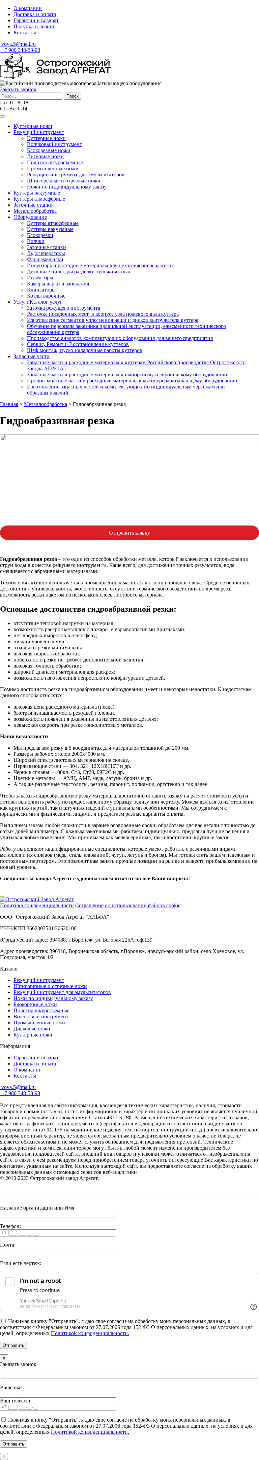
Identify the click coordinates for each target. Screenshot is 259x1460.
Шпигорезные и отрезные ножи (63, 180)
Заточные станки (33, 205)
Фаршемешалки (45, 259)
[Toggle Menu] (2, 116)
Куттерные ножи (32, 126)
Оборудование (30, 217)
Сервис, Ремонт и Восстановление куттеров (78, 344)
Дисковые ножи (45, 156)
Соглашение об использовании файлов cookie (127, 905)
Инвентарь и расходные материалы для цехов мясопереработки (100, 265)
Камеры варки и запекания (58, 283)
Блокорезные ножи (48, 150)
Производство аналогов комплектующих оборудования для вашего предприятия (120, 338)
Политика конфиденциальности (37, 905)
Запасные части (31, 356)
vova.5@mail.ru (18, 44)
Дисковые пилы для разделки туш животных (79, 271)
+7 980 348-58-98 (20, 50)
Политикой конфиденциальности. (90, 1333)
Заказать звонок (18, 89)
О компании (27, 8)
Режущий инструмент (38, 132)
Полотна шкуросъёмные (55, 162)
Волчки (36, 241)
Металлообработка (35, 211)
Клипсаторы (41, 290)
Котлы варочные (46, 296)
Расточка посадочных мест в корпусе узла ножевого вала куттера (103, 314)
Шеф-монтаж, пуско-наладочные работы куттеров (84, 350)
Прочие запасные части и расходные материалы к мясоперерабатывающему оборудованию (132, 380)
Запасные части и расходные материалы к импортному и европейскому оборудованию (127, 374)
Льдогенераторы (46, 253)
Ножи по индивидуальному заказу (67, 187)
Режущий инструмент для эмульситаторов (75, 174)
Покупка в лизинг (34, 26)
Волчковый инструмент (54, 144)
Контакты (24, 32)
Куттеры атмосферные (39, 199)
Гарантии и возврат (36, 20)
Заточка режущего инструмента (63, 308)
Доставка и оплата (34, 14)
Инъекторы (40, 277)
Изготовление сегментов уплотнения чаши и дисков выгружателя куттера (112, 320)
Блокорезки (40, 235)
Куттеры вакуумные (36, 193)
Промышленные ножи (53, 168)
